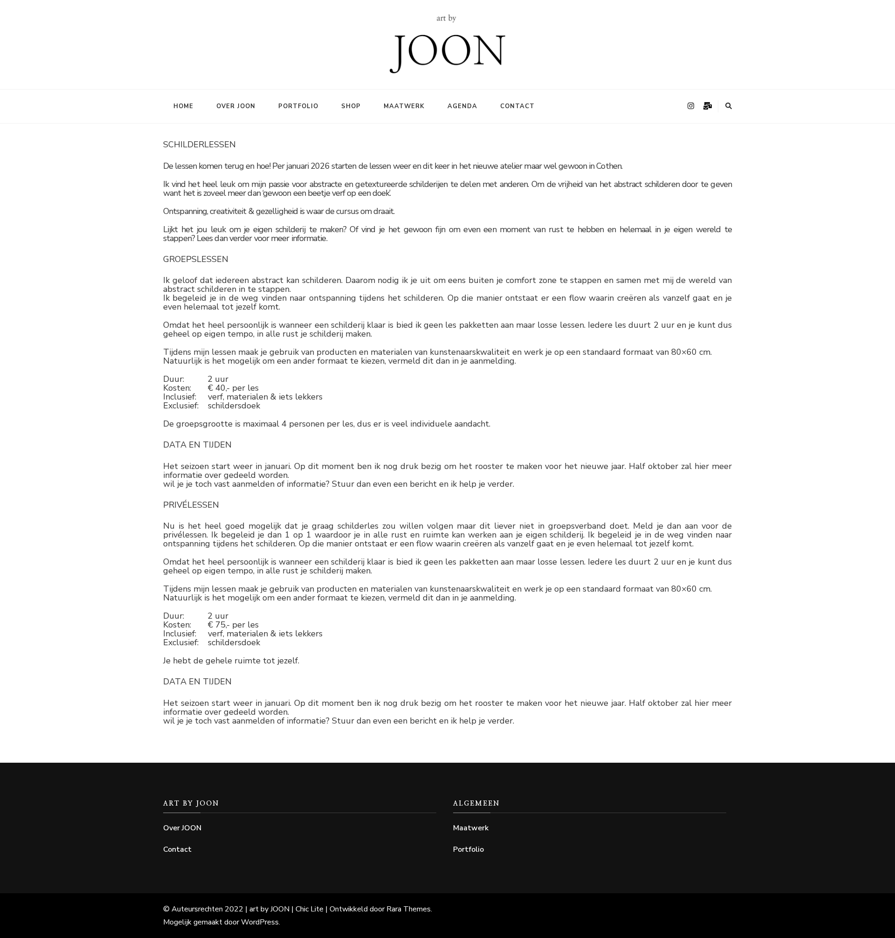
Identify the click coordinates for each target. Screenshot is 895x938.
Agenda (462, 106)
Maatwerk (404, 106)
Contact (517, 106)
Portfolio (298, 106)
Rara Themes (408, 909)
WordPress (260, 922)
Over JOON (235, 106)
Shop (351, 106)
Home (183, 106)
